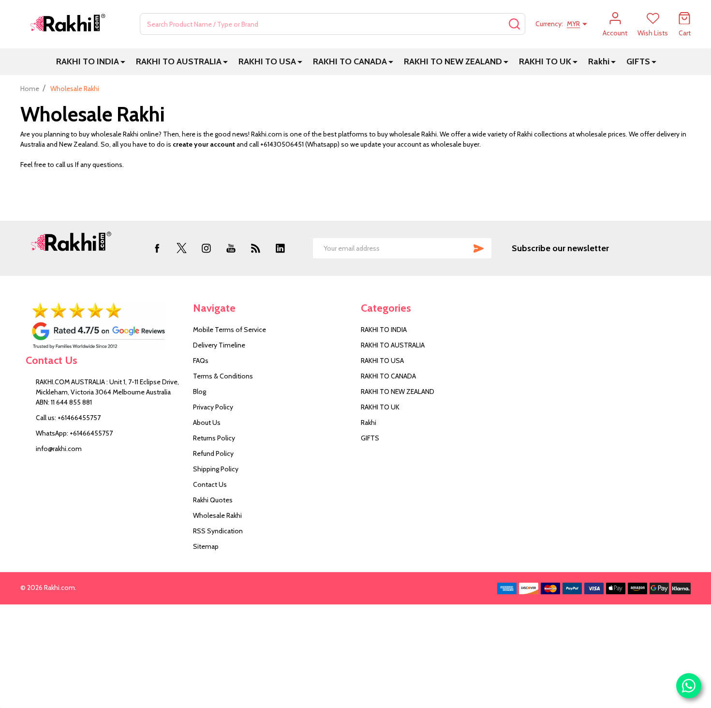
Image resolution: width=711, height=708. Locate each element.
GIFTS (638, 61)
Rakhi (598, 61)
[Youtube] (231, 248)
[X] (181, 248)
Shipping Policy (215, 469)
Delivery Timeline (219, 345)
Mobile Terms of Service (229, 329)
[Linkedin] (280, 248)
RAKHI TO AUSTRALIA (179, 61)
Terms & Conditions (223, 376)
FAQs (200, 360)
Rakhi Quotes (213, 500)
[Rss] (255, 248)
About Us (207, 422)
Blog (199, 391)
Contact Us (210, 484)
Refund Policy (213, 453)
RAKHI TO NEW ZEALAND (453, 61)
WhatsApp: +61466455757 (74, 433)
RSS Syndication (218, 531)
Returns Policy (214, 438)
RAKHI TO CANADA (350, 61)
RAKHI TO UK (545, 61)
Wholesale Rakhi (217, 515)
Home (29, 88)
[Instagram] (206, 248)
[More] (122, 62)
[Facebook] (157, 248)
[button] (104, 325)
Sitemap (206, 546)
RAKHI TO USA (267, 61)
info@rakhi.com (59, 448)
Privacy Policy (213, 407)
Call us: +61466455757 (68, 417)
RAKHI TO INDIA (87, 61)
